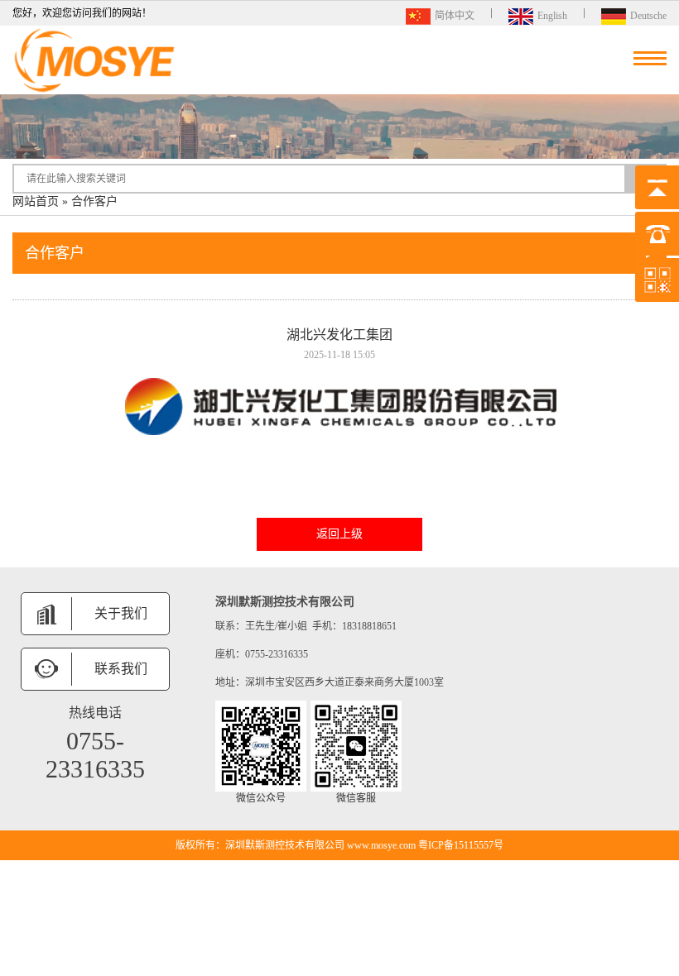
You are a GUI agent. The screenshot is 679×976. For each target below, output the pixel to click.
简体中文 (454, 14)
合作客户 (94, 201)
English (552, 14)
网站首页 (35, 201)
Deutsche (648, 14)
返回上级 (339, 534)
